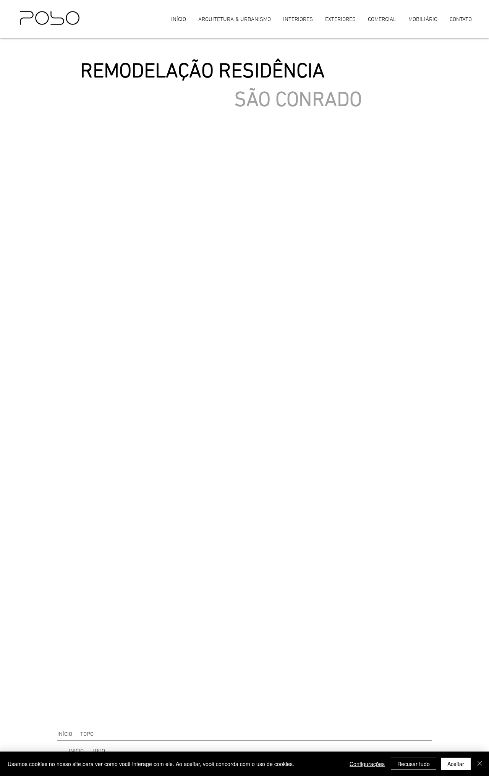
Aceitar (455, 764)
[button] (89, 734)
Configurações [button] (367, 764)
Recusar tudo (413, 764)
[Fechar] (479, 764)
